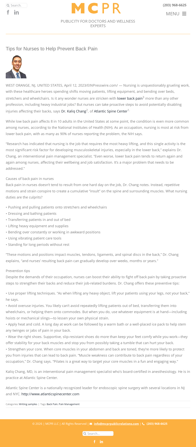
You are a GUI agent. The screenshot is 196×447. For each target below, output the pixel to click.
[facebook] (8, 12)
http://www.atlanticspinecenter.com (50, 394)
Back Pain (52, 404)
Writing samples (28, 404)
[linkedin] (16, 12)
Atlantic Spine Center (110, 111)
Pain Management (69, 404)
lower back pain (130, 98)
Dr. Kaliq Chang (73, 111)
